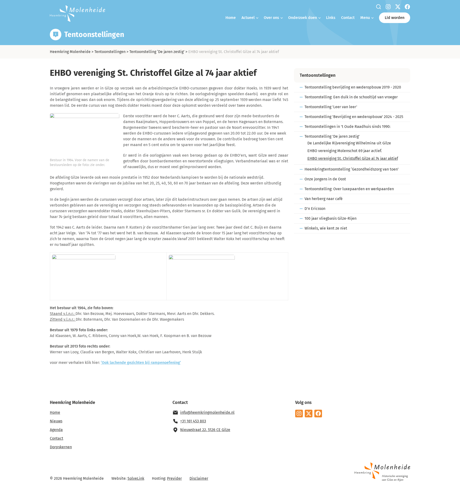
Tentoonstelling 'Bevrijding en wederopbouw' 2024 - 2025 (354, 116)
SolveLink (135, 478)
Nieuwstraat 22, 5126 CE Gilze (205, 429)
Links (330, 17)
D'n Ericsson (315, 208)
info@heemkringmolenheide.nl (207, 412)
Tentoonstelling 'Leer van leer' (331, 107)
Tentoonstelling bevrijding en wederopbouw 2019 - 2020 (353, 87)
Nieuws (56, 421)
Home (230, 17)
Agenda (56, 429)
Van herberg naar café (324, 198)
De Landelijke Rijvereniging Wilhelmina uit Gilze (349, 143)
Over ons (271, 17)
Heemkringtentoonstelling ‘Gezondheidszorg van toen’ (352, 169)
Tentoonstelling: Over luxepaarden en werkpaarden (349, 189)
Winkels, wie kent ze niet (326, 228)
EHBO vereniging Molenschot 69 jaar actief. (344, 150)
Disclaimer (199, 478)
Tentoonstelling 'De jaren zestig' (332, 136)
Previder (174, 478)
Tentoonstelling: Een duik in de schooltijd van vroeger (351, 97)
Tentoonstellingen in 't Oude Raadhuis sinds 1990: (348, 126)
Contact (348, 17)
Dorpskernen (61, 447)
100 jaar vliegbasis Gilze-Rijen (330, 218)
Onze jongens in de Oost (325, 179)
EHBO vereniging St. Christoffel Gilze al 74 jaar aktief (352, 158)
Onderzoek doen (302, 17)
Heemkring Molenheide (70, 51)
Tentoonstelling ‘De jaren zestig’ (156, 51)
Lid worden (394, 17)
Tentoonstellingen (110, 51)
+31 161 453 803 (193, 421)
